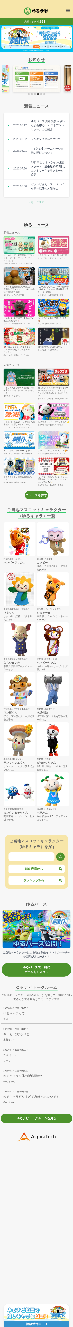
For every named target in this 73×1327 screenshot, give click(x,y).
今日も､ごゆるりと (16, 1034)
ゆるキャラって (14, 1013)
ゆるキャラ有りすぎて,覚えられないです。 (32, 1096)
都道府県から (34, 868)
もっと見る (36, 202)
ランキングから (34, 880)
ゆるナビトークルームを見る (36, 1118)
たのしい (9, 1055)
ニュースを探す (36, 495)
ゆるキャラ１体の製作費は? (22, 1076)
